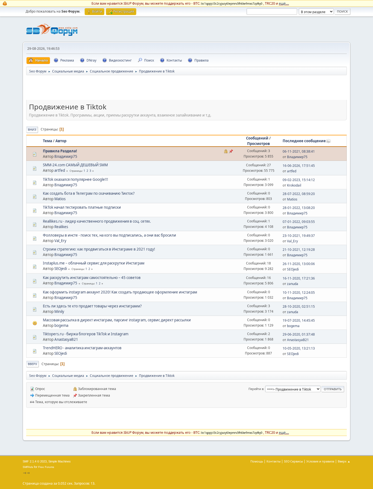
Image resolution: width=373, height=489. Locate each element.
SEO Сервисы (293, 461)
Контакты (273, 461)
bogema (61, 325)
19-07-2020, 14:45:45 (299, 320)
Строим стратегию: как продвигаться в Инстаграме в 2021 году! (99, 249)
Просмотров (258, 143)
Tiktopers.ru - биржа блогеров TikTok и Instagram (85, 333)
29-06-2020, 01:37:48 (299, 334)
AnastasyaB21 (66, 339)
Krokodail (294, 185)
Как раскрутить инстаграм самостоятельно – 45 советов (92, 277)
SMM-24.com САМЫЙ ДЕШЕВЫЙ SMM (75, 164)
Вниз (32, 129)
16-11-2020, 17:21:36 (299, 278)
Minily (59, 311)
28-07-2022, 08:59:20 (299, 193)
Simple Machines (59, 461)
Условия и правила (320, 461)
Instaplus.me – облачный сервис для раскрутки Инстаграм (93, 263)
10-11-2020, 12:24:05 (299, 292)
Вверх (32, 364)
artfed (59, 170)
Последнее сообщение (304, 140)
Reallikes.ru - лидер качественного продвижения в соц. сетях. (97, 221)
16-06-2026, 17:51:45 (299, 165)
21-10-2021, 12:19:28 (299, 249)
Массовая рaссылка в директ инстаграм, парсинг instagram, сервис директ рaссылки (117, 320)
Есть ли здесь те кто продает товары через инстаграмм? (92, 306)
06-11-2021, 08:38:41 (299, 151)
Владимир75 (65, 156)
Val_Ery (60, 240)
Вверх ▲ (344, 461)
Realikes (61, 226)
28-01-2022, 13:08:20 (299, 207)
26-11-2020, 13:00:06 (299, 263)
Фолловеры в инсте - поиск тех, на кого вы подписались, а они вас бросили (109, 235)
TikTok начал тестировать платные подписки (82, 207)
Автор (60, 140)
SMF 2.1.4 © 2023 (35, 461)
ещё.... (284, 3)
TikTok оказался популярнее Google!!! (75, 179)
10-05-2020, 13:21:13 (299, 348)
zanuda (292, 283)
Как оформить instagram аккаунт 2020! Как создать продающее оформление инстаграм (120, 292)
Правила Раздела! (60, 151)
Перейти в (256, 389)
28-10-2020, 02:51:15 (299, 306)
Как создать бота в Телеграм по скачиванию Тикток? (89, 193)
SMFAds (28, 466)
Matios (60, 198)
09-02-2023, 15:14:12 (299, 179)
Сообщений (257, 138)
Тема (47, 140)
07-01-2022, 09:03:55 (299, 221)
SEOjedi (60, 268)
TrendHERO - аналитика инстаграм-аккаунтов (82, 347)
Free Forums (46, 466)
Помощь (256, 461)
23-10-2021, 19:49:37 (299, 235)
